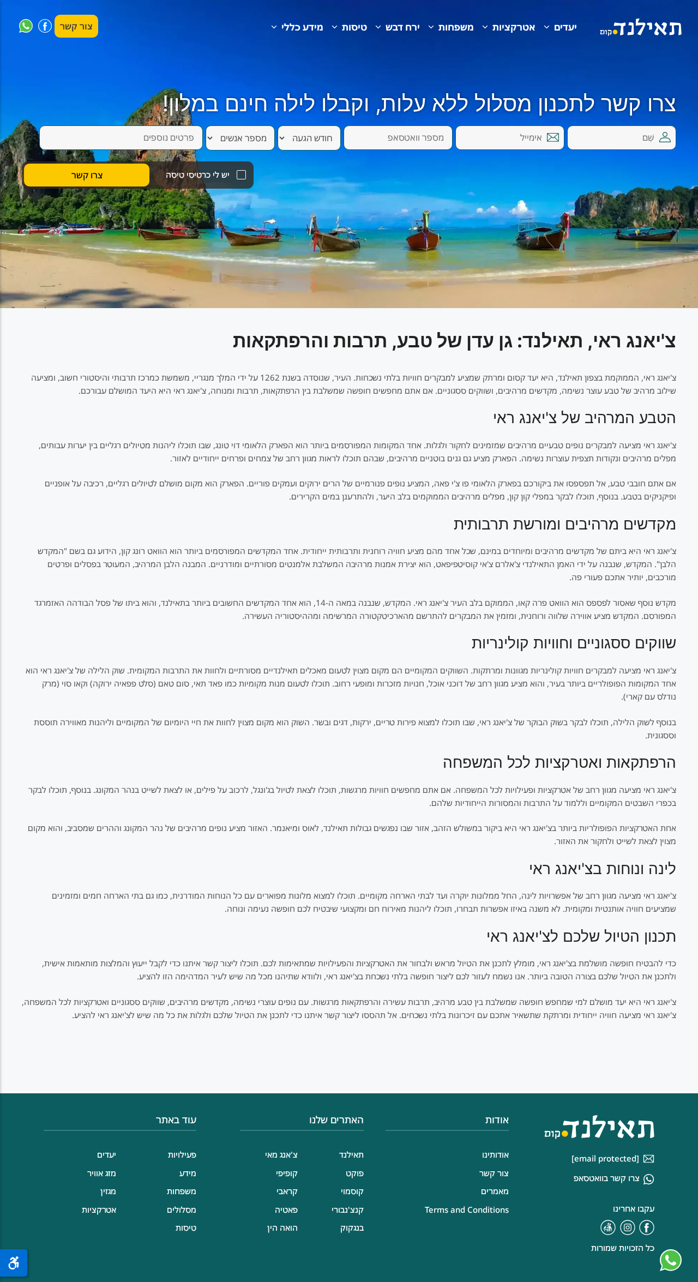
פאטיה (286, 1209)
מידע (187, 1172)
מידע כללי (302, 27)
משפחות (456, 27)
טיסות (354, 27)
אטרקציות (513, 27)
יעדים (565, 27)
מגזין (108, 1190)
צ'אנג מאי (281, 1154)
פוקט (355, 1172)
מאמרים (495, 1190)
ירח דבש (403, 27)
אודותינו (495, 1154)
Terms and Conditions (467, 1209)
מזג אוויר (101, 1172)
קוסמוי (352, 1190)
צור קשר (76, 26)
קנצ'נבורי (348, 1209)
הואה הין (282, 1227)
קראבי (287, 1190)
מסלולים (181, 1209)
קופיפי (287, 1172)
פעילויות (182, 1154)
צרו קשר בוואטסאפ (607, 1177)
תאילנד (351, 1154)
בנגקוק (352, 1227)
